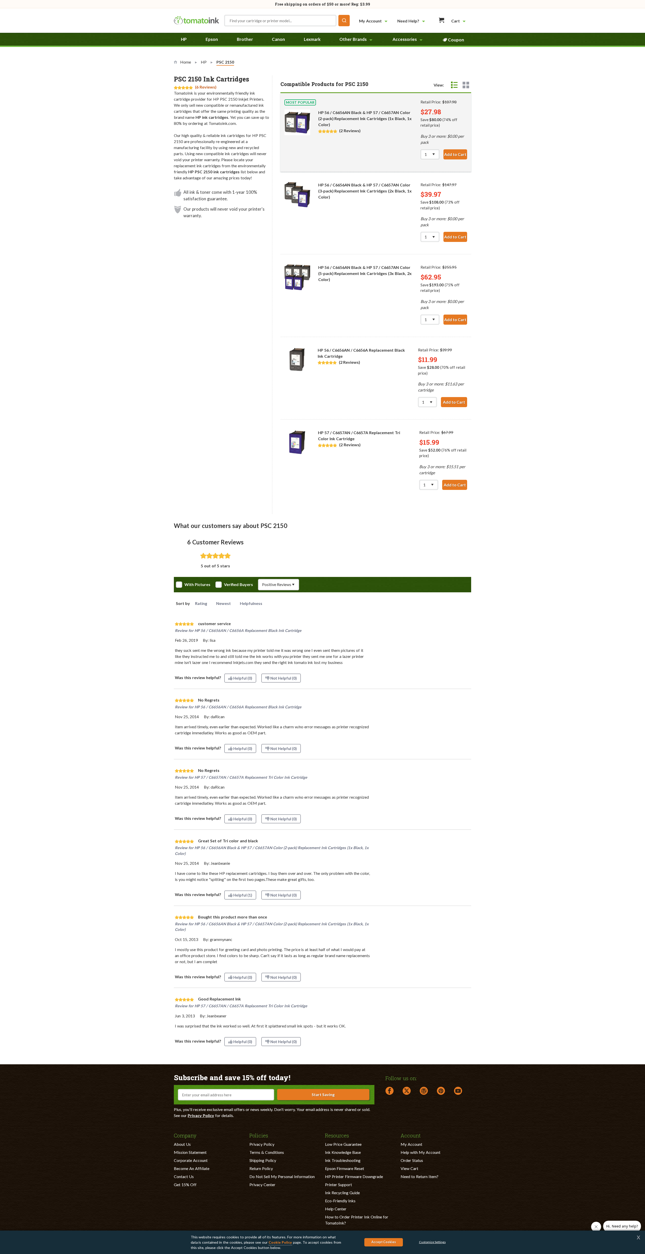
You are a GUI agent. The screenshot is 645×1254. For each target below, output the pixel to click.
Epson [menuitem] (212, 39)
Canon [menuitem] (278, 39)
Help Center (335, 1208)
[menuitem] (374, 20)
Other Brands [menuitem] (353, 39)
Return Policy (261, 1168)
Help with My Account (420, 1152)
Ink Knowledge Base (343, 1152)
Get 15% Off (185, 1184)
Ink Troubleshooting (343, 1160)
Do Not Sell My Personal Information (282, 1176)
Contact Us (184, 1176)
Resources (337, 1135)
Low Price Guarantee (343, 1144)
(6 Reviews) (205, 87)
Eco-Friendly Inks (340, 1200)
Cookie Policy (280, 1242)
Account (411, 1135)
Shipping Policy (262, 1160)
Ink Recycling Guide (342, 1192)
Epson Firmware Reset (344, 1168)
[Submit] (344, 20)
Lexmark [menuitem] (312, 39)
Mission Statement (190, 1152)
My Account (411, 1144)
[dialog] (322, 1242)
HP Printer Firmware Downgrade (354, 1176)
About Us (182, 1144)
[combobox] (287, 20)
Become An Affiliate (191, 1168)
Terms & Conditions (266, 1152)
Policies (258, 1135)
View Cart (409, 1168)
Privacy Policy (201, 1115)
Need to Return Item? (419, 1176)
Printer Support (338, 1184)
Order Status (412, 1160)
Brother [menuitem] (245, 39)
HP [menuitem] (184, 39)
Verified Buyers (238, 584)
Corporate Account (191, 1160)
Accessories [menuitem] (405, 39)
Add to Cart (455, 154)
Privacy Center (262, 1184)
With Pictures (197, 584)
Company (185, 1135)
